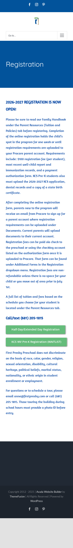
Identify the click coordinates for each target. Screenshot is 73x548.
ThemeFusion (17, 496)
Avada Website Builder (49, 491)
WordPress (36, 501)
